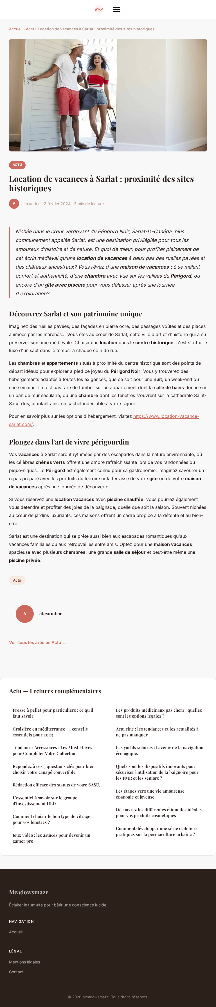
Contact (16, 971)
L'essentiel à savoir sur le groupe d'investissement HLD (45, 800)
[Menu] (116, 9)
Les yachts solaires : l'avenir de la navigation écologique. (159, 750)
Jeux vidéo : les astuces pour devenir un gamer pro (51, 838)
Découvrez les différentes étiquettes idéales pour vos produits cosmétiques (159, 812)
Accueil (15, 29)
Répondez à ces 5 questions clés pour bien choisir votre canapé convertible (53, 769)
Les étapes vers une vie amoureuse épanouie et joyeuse (150, 794)
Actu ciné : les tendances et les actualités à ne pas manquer (157, 732)
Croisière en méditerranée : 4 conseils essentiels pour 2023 (50, 732)
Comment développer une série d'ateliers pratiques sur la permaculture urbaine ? (156, 831)
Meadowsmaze (28, 892)
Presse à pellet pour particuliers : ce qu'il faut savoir (53, 713)
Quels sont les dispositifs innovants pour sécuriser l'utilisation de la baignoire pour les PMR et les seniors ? (157, 772)
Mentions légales (24, 962)
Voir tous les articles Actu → (37, 642)
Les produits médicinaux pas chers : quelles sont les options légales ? (159, 713)
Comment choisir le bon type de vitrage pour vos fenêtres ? (51, 819)
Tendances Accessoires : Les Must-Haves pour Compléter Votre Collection (52, 750)
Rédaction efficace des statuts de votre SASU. (56, 785)
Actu (30, 29)
